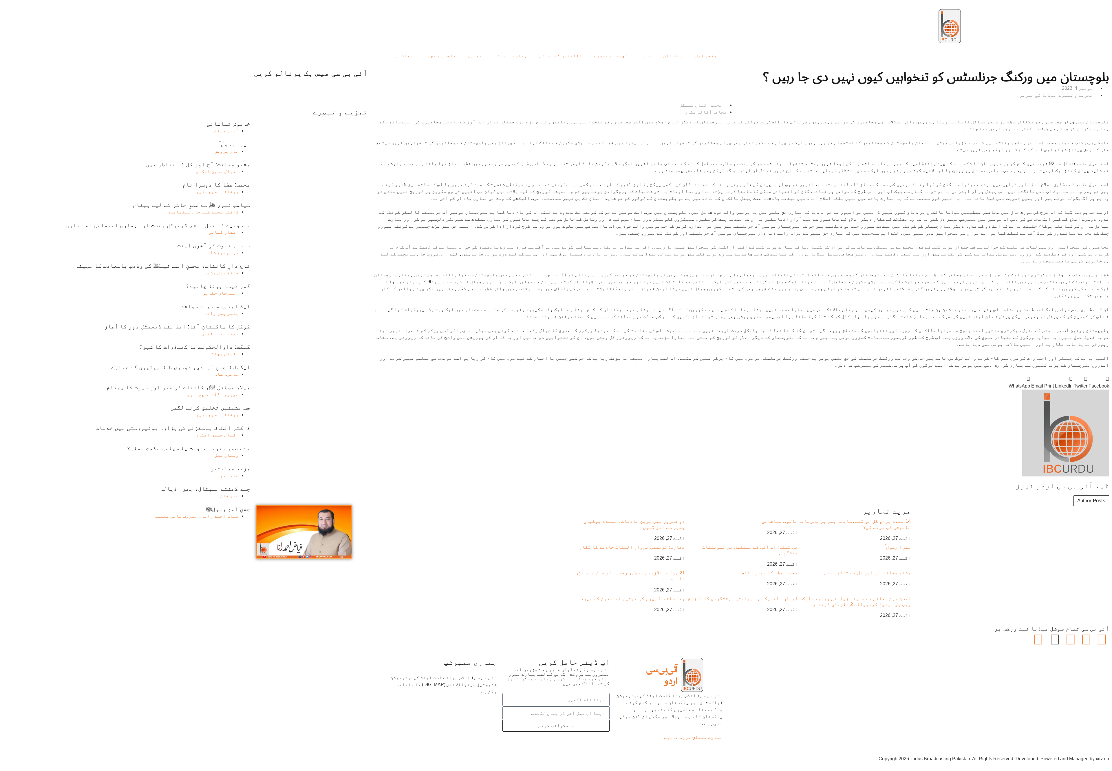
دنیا (645, 55)
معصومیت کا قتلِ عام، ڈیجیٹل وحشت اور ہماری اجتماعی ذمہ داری (158, 225)
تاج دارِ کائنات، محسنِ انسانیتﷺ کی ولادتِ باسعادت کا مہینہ (162, 265)
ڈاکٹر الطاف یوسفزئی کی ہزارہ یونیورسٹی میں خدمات (173, 428)
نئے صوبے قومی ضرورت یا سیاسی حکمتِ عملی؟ (188, 448)
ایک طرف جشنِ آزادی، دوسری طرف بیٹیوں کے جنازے (180, 367)
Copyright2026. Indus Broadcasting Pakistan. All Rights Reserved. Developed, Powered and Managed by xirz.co (994, 758)
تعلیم (475, 55)
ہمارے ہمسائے (510, 55)
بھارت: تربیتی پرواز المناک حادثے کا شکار (632, 547)
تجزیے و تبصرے (611, 55)
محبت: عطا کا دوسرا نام (769, 572)
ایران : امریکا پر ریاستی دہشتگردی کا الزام (743, 598)
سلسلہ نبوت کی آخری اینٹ (213, 245)
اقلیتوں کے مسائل (560, 55)
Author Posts (1091, 500)
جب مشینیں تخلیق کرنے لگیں (210, 407)
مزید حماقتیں (230, 468)
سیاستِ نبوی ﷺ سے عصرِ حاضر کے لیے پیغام (191, 205)
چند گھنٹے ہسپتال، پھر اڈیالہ (205, 488)
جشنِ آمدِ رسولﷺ (228, 509)
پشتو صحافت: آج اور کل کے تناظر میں (867, 572)
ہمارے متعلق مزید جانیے (693, 737)
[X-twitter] (1086, 639)
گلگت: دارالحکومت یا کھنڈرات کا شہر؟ (194, 347)
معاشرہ (404, 55)
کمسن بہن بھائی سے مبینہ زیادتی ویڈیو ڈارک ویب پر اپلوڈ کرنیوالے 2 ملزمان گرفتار (856, 601)
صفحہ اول (706, 55)
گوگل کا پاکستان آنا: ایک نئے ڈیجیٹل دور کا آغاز (177, 326)
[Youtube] (1070, 639)
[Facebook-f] (1102, 639)
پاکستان (673, 55)
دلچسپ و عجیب (440, 55)
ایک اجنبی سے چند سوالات (215, 306)
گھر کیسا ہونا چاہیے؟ (218, 286)
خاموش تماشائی (780, 521)
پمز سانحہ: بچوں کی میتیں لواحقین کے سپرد (633, 598)
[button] (1099, 383)
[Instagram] (1038, 639)
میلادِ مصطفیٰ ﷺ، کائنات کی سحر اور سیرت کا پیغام (178, 387)
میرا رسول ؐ (898, 547)
